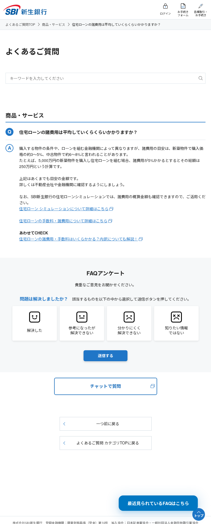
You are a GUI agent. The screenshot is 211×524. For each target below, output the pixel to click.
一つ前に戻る (107, 423)
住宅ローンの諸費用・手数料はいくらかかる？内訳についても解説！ (78, 239)
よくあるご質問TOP (20, 24)
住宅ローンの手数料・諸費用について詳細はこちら (63, 220)
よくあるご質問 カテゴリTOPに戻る (107, 442)
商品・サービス (53, 24)
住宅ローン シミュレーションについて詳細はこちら (64, 208)
